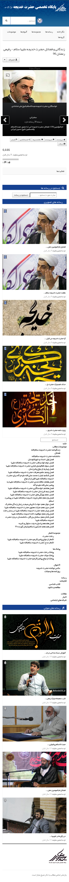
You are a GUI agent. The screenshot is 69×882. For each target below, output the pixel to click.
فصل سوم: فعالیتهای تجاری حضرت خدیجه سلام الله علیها (30, 465)
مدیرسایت (17, 154)
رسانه (64, 577)
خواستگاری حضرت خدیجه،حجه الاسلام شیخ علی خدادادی (34, 106)
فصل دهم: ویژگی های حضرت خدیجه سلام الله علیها (32, 494)
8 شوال (57, 565)
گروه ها (61, 37)
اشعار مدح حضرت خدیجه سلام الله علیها (37, 542)
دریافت (61, 143)
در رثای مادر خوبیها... (58, 836)
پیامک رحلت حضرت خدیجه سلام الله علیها (36, 552)
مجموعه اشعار (54, 533)
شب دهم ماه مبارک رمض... (55, 698)
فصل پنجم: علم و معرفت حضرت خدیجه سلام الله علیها (31, 472)
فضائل (57, 453)
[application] (35, 88)
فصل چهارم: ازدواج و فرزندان (41, 469)
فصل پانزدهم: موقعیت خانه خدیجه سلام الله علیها (33, 513)
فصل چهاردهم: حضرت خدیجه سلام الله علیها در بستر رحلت (28, 510)
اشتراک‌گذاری (24, 139)
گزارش (13, 139)
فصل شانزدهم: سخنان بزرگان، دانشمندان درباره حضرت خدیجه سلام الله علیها (29, 518)
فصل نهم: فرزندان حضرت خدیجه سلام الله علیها (33, 491)
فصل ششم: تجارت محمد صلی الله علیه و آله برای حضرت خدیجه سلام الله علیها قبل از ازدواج (30, 477)
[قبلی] (64, 120)
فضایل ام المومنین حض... (56, 247)
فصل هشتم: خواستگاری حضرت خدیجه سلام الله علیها (31, 488)
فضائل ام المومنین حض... (56, 790)
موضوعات (11, 31)
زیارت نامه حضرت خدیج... (56, 430)
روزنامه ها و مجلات (52, 571)
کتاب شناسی (54, 584)
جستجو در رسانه (21, 195)
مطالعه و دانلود (54, 587)
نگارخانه (60, 31)
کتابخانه (63, 581)
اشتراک (12, 60)
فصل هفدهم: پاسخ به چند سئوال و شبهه (36, 523)
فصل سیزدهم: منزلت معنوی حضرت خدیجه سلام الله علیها (29, 507)
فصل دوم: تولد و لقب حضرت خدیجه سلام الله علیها (32, 462)
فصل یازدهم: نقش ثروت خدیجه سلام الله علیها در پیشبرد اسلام (29, 499)
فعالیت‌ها (60, 171)
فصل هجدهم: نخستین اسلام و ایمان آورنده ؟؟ (34, 526)
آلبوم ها (23, 31)
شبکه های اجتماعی (59, 600)
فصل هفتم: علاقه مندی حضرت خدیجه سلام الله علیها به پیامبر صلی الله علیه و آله (30, 483)
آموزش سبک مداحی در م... (55, 653)
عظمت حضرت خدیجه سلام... (55, 293)
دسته (39, 121)
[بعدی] (5, 120)
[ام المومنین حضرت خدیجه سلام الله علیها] (50, 856)
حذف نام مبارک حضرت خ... (55, 384)
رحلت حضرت (48, 536)
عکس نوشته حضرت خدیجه (48, 568)
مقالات (64, 593)
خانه (65, 443)
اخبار (64, 597)
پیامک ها (56, 549)
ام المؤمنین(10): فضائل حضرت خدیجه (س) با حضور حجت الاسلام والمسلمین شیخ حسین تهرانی (37, 128)
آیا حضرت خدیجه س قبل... (55, 338)
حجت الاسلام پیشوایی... (56, 744)
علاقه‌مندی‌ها (37, 139)
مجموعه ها (36, 31)
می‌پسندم (60, 139)
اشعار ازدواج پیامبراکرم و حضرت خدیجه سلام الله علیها (31, 539)
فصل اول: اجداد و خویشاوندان (41, 459)
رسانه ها (49, 31)
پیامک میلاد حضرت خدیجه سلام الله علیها (36, 555)
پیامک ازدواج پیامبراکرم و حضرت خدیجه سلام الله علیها (30, 558)
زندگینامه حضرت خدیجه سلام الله (45, 449)
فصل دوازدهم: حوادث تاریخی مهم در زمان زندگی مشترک (29, 504)
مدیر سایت (56, 657)
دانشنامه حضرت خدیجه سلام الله (46, 456)
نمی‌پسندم (48, 139)
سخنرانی (33, 117)
